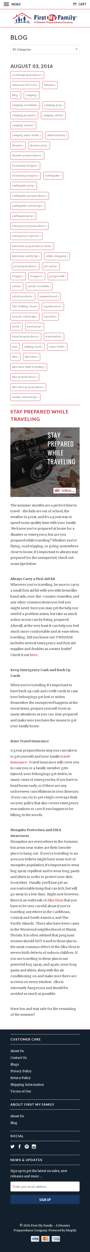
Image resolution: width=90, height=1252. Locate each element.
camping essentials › (25, 105)
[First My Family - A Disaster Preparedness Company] (45, 18)
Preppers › (37, 276)
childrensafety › (57, 135)
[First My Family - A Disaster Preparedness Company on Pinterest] (27, 1146)
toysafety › (50, 316)
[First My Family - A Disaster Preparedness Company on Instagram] (34, 1146)
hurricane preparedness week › (32, 246)
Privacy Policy (21, 1071)
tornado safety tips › (25, 316)
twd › (15, 346)
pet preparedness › (25, 266)
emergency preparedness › (29, 225)
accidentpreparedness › (27, 75)
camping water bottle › (26, 135)
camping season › (23, 125)
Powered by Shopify (62, 1230)
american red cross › (25, 84)
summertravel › (49, 296)
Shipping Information (27, 1085)
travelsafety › (54, 336)
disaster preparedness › (27, 155)
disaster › (18, 145)
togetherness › (52, 306)
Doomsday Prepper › (25, 165)
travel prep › (34, 326)
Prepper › (18, 276)
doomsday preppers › (25, 175)
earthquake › (53, 175)
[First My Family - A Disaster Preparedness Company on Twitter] (12, 1146)
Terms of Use (20, 1091)
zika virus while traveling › (28, 366)
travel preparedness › (26, 336)
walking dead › (33, 346)
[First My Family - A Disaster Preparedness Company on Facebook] (20, 1146)
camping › (31, 95)
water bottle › (57, 346)
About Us (17, 1051)
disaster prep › (39, 145)
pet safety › (51, 266)
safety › (17, 286)
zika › (15, 356)
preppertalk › (57, 276)
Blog (18, 37)
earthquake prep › (23, 185)
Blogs (14, 1064)
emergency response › (26, 235)
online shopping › (57, 256)
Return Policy (20, 1078)
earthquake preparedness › (29, 195)
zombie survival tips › (25, 397)
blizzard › (50, 84)
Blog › (16, 95)
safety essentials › (39, 286)
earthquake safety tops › (28, 205)
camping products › (24, 115)
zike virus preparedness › (28, 387)
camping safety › (53, 115)
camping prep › (53, 105)
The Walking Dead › (25, 306)
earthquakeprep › (23, 216)
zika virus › (32, 356)
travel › (16, 326)
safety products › (23, 296)
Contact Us (18, 1058)
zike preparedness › (25, 376)
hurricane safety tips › (26, 256)
